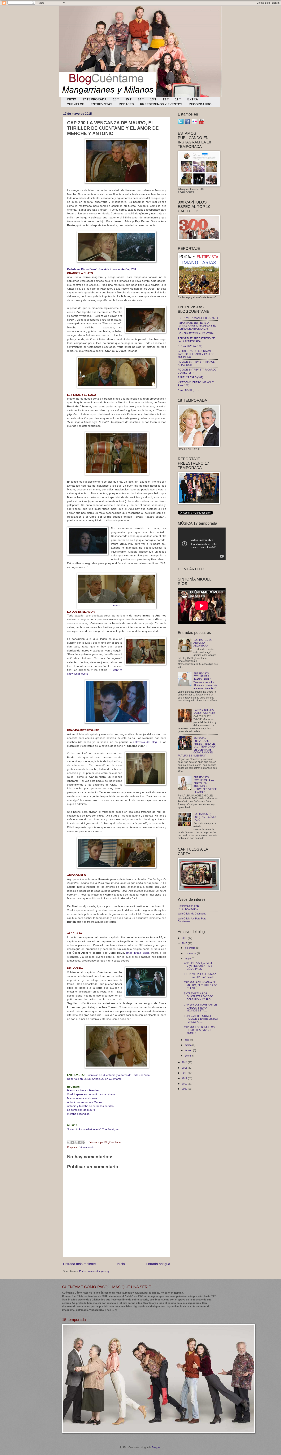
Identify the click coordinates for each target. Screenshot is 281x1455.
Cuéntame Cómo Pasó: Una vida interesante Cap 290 (101, 269)
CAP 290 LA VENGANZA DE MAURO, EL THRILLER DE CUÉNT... (200, 985)
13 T (153, 99)
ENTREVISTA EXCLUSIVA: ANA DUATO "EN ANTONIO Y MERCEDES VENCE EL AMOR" (205, 785)
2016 (185, 938)
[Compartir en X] (76, 1142)
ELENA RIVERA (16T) (190, 346)
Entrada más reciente (79, 1264)
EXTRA (192, 99)
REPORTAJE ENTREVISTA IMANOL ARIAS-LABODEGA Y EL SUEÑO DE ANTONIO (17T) (197, 325)
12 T (166, 99)
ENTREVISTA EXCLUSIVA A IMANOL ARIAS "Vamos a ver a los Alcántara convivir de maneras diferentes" (205, 681)
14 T (141, 99)
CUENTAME (75, 104)
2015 (185, 943)
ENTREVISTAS (101, 104)
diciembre (190, 947)
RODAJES (126, 104)
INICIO (71, 99)
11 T (178, 99)
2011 (185, 1078)
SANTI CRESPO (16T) (190, 377)
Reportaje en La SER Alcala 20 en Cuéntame (94, 1078)
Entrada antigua (158, 1264)
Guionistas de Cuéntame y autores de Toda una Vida (108, 1075)
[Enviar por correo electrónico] (69, 1142)
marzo (188, 1045)
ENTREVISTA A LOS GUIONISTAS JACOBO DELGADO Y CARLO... (198, 996)
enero (188, 1055)
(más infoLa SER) (137, 952)
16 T (116, 99)
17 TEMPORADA (94, 99)
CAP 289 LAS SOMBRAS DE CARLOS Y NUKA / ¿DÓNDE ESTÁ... (200, 1007)
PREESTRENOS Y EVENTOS (161, 104)
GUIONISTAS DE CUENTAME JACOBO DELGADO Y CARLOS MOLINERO (196, 354)
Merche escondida (78, 1113)
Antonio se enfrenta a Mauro (84, 1102)
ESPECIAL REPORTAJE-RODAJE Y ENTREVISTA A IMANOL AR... (201, 1019)
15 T (128, 99)
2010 (185, 1083)
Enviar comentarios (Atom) (94, 1271)
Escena (116, 605)
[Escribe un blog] (72, 1142)
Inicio (121, 1264)
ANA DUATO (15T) (188, 390)
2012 (185, 1073)
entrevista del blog (145, 742)
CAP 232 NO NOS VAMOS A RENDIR (204, 711)
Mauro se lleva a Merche (83, 1090)
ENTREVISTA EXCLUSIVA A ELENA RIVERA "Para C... (200, 975)
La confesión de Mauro (81, 1109)
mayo (188, 958)
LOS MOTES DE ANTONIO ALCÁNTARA (202, 642)
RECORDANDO (200, 104)
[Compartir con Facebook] (80, 1142)
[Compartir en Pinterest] (83, 1142)
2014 (185, 1062)
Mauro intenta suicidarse (82, 1098)
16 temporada (86, 1147)
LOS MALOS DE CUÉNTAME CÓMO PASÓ (204, 817)
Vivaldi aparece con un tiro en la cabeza (91, 1094)
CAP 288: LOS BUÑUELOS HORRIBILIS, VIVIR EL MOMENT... (199, 1030)
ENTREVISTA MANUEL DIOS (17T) (198, 318)
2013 (185, 1067)
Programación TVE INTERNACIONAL (188, 907)
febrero (189, 1050)
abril (187, 1039)
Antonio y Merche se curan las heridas (90, 1106)
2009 (185, 1088)
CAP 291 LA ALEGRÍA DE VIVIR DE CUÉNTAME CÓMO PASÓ (198, 966)
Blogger (156, 1447)
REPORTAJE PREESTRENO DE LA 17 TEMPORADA (196, 340)
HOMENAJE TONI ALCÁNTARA (196, 333)
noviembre (191, 953)
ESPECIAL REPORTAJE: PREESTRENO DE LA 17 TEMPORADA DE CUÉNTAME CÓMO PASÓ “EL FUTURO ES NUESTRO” (197, 746)
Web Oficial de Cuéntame (192, 913)
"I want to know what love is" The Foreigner (93, 1129)
